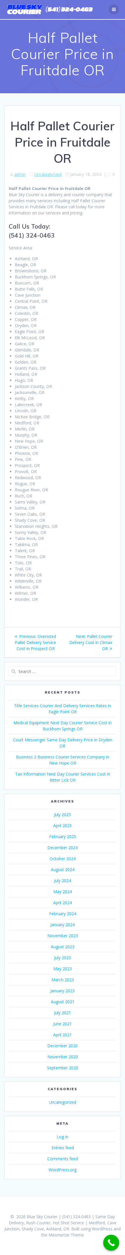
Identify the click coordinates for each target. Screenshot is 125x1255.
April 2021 (62, 1034)
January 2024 (62, 924)
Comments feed (62, 1158)
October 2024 (63, 858)
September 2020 (62, 1067)
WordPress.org (62, 1169)
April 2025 (62, 825)
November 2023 (62, 935)
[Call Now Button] (111, 1243)
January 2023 (62, 990)
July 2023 (62, 957)
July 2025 (62, 814)
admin (20, 174)
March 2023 (62, 979)
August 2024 (62, 869)
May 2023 (62, 968)
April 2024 (62, 902)
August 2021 (62, 1001)
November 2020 (62, 1056)
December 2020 (62, 1045)
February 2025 (62, 836)
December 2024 (62, 847)
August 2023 (62, 946)
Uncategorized (48, 174)
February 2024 (62, 913)
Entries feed (62, 1147)
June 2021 (62, 1023)
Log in (62, 1136)
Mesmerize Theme (66, 1235)
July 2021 (62, 1012)
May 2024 (62, 891)
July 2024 (62, 880)
